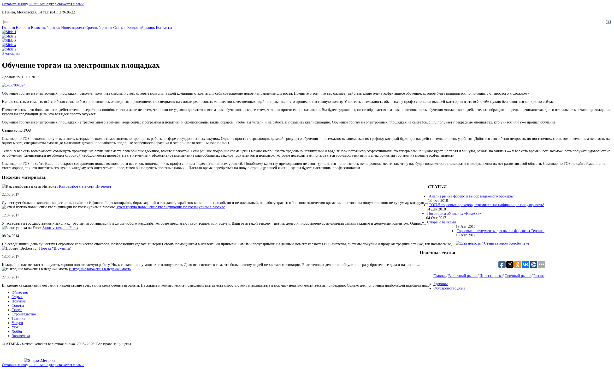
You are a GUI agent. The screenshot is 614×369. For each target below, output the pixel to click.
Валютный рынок (45, 27)
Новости (23, 27)
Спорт (17, 310)
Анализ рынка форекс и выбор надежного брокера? (471, 196)
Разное (538, 276)
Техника (18, 318)
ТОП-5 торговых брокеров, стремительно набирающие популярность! (486, 205)
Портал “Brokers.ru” (55, 248)
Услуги (17, 323)
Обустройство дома (449, 288)
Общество (20, 292)
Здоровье (440, 284)
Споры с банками (441, 222)
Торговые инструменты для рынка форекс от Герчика (500, 231)
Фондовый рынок (140, 27)
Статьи (119, 27)
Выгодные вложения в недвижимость (100, 269)
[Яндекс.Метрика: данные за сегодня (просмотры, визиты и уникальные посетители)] (39, 360)
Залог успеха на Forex (60, 228)
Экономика (11, 53)
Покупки (19, 301)
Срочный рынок (98, 27)
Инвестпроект (72, 27)
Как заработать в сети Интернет (85, 186)
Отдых (17, 297)
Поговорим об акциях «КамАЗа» (454, 213)
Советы (18, 305)
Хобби (17, 331)
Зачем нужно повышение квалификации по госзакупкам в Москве (170, 207)
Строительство (24, 314)
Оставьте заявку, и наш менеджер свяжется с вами (43, 4)
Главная (8, 27)
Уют (15, 327)
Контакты (164, 27)
